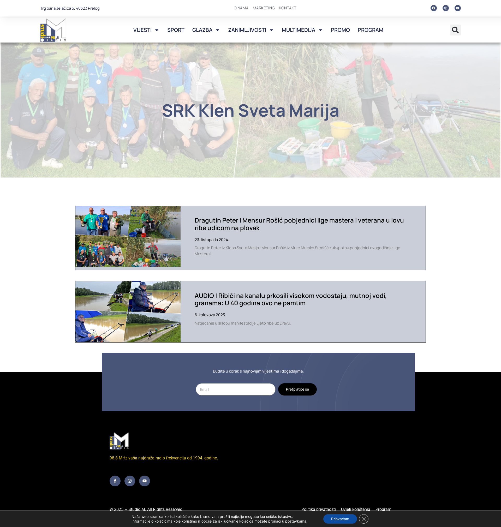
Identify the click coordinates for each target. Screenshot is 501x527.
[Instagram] (446, 8)
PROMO (340, 29)
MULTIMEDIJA (298, 29)
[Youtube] (458, 8)
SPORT (175, 29)
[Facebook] (434, 8)
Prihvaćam (340, 519)
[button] (455, 30)
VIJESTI (142, 29)
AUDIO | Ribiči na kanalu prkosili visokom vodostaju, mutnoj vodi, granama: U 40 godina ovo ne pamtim (291, 299)
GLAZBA (202, 29)
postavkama (295, 521)
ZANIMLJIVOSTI (247, 29)
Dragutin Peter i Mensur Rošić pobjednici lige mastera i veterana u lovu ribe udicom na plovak (299, 224)
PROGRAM (370, 29)
